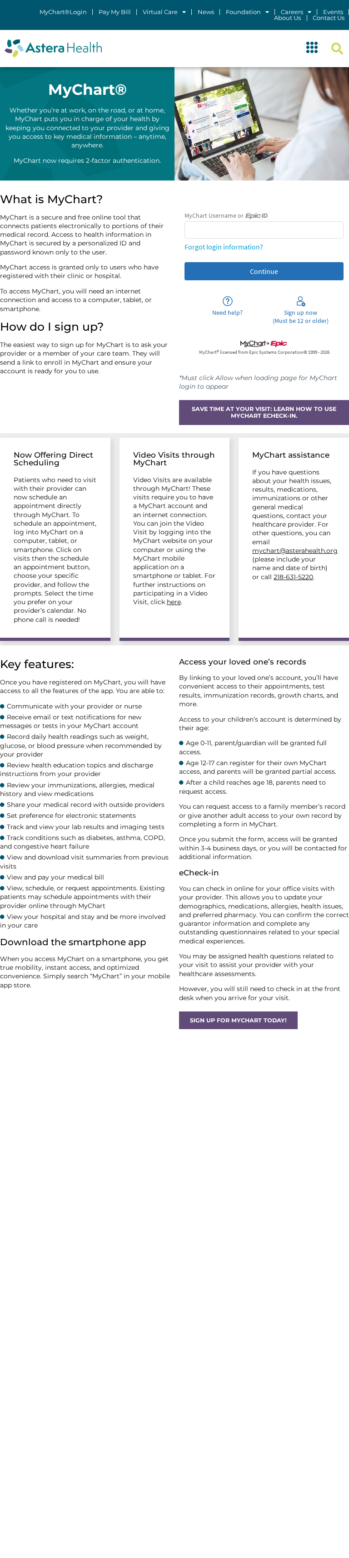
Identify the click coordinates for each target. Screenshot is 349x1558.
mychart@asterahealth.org (295, 551)
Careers (292, 12)
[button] (312, 48)
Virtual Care (160, 12)
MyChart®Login (63, 12)
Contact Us (328, 18)
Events (333, 12)
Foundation (243, 12)
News (206, 12)
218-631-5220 (293, 577)
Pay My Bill (115, 12)
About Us (287, 18)
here (174, 602)
